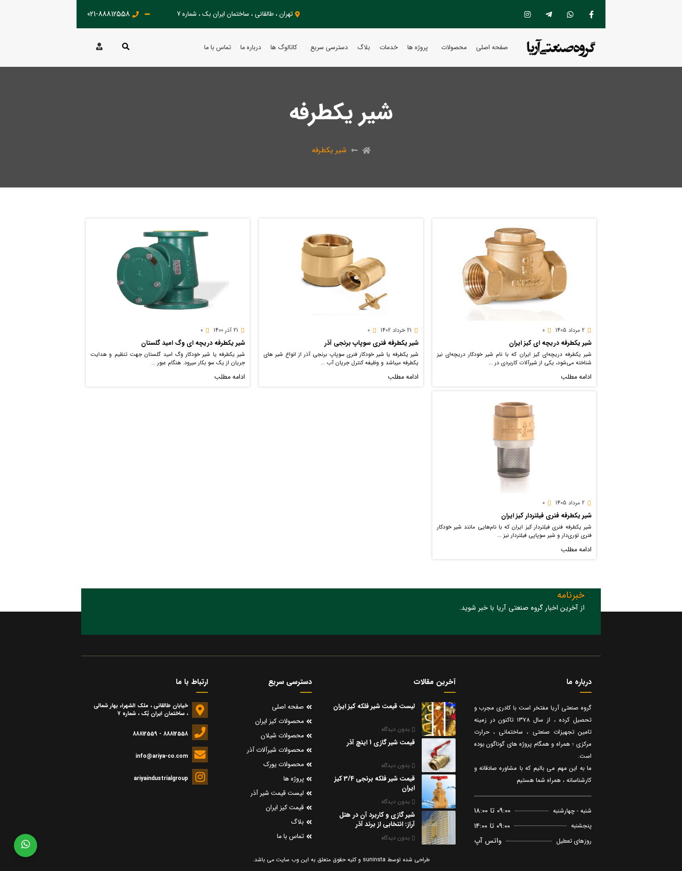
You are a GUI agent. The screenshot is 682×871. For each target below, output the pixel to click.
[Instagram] (527, 14)
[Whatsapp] (569, 14)
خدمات (389, 47)
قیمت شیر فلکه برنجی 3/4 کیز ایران (375, 783)
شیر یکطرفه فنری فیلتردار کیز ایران (546, 515)
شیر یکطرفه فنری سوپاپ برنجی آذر (371, 343)
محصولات (454, 47)
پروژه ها (417, 47)
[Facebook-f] (591, 14)
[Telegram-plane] (548, 14)
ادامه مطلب (576, 377)
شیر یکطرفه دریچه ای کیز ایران (550, 343)
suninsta (374, 859)
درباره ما (250, 47)
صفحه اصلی (492, 47)
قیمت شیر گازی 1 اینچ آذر (381, 742)
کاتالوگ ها (283, 47)
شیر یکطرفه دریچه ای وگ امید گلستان (193, 343)
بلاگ (363, 47)
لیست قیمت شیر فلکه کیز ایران (374, 706)
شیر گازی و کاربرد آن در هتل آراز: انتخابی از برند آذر (377, 819)
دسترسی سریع (329, 47)
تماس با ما (217, 47)
